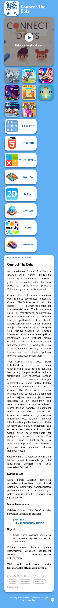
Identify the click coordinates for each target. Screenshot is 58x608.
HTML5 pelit (39, 581)
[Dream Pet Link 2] (29, 75)
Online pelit (25, 581)
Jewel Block (19, 519)
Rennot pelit (18, 258)
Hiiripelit (12, 581)
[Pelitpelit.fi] (8, 13)
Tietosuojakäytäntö (29, 600)
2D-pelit (27, 576)
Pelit (9, 258)
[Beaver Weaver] (29, 109)
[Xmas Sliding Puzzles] (12, 109)
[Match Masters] (46, 75)
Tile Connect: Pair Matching (28, 522)
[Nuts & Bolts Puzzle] (29, 92)
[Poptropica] (12, 75)
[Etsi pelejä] (15, 13)
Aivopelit (28, 258)
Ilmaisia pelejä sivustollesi (20, 598)
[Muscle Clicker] (46, 92)
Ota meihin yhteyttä (40, 598)
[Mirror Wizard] (12, 92)
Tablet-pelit (13, 587)
